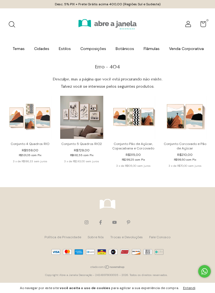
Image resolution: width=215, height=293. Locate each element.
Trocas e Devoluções (126, 237)
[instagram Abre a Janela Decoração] (86, 222)
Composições (93, 48)
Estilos (65, 48)
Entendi (189, 288)
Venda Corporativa (186, 48)
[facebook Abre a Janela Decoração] (100, 222)
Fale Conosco (159, 237)
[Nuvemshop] (107, 267)
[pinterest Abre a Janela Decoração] (128, 222)
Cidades (41, 48)
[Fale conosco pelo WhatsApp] (204, 271)
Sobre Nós (96, 237)
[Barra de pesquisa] (13, 25)
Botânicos (125, 48)
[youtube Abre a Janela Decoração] (114, 222)
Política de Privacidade (63, 237)
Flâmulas (152, 48)
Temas (19, 48)
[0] (201, 25)
